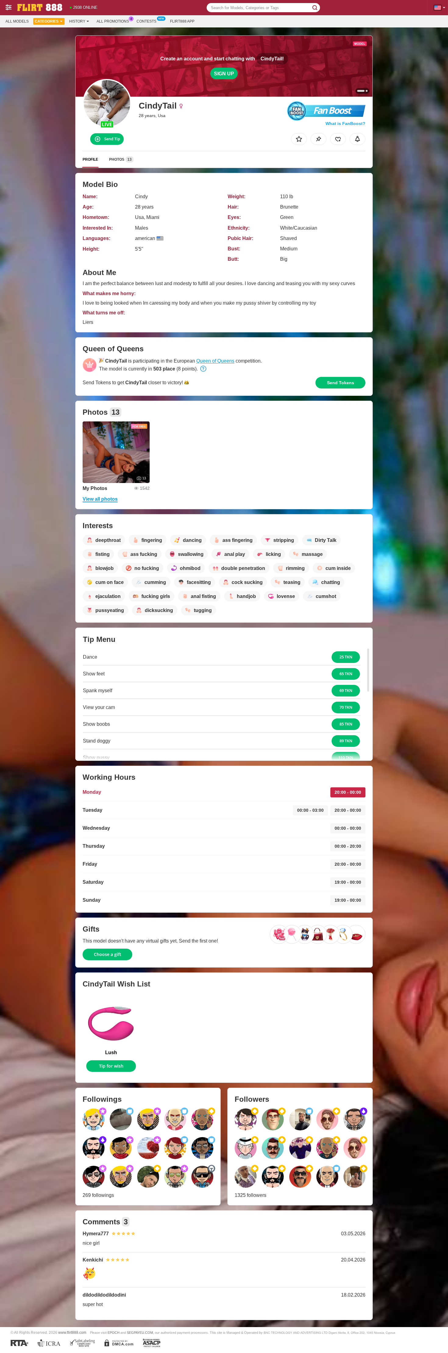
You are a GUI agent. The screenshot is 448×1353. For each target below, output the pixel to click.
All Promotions (113, 21)
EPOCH (113, 1332)
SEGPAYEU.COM (140, 1332)
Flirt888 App (182, 21)
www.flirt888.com (72, 1332)
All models (17, 21)
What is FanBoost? (345, 123)
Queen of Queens (215, 360)
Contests (146, 21)
